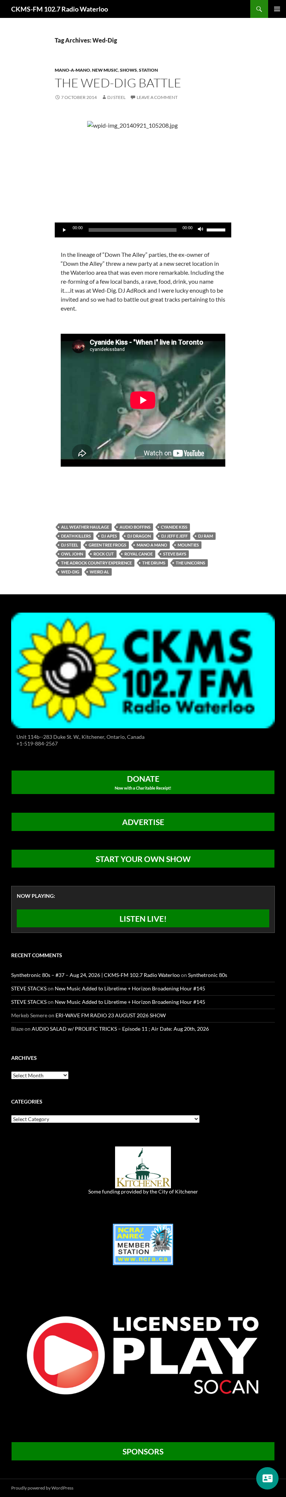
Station (148, 70)
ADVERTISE (143, 822)
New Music (105, 70)
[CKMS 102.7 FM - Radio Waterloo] (143, 669)
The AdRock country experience (96, 562)
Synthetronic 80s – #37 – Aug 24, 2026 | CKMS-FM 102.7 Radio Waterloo (95, 975)
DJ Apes (109, 535)
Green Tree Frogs (107, 544)
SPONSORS (143, 1451)
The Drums (153, 562)
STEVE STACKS (29, 988)
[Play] (64, 230)
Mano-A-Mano (72, 70)
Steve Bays (174, 553)
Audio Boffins (135, 527)
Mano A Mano (152, 544)
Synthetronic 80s (207, 975)
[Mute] (200, 230)
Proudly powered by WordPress (42, 1488)
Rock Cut (103, 553)
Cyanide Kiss (174, 527)
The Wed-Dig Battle (118, 82)
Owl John (72, 553)
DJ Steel (116, 97)
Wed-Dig (70, 571)
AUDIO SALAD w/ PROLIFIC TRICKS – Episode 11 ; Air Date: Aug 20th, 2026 (120, 1029)
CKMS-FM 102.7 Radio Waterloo (59, 9)
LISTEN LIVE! (143, 918)
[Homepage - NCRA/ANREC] (143, 1244)
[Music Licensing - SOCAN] (143, 1355)
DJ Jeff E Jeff (174, 535)
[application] (143, 229)
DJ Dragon (139, 535)
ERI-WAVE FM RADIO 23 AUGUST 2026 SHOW (110, 1015)
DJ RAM (205, 535)
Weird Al (99, 571)
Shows (128, 70)
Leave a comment (157, 97)
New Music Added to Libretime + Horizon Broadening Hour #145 (130, 988)
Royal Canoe (138, 553)
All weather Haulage (85, 527)
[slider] (217, 229)
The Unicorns (190, 562)
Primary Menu (277, 9)
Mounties (188, 544)
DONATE (143, 782)
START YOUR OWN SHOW (143, 858)
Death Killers (76, 535)
